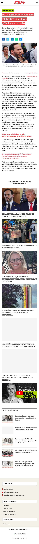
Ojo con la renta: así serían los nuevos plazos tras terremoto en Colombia (17, 378)
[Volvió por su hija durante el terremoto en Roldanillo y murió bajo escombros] (19, 262)
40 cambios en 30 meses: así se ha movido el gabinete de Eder (26, 451)
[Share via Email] (21, 39)
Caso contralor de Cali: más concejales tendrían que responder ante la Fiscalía (26, 441)
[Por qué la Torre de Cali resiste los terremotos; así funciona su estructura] (19, 296)
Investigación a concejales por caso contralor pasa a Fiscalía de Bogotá (25, 418)
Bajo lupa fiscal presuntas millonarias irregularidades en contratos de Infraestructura (25, 464)
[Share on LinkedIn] (12, 39)
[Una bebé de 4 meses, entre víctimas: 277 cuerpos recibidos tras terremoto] (19, 329)
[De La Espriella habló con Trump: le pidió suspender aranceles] (19, 199)
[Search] (37, 2)
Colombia (8, 10)
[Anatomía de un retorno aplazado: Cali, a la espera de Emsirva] (7, 430)
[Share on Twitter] (8, 39)
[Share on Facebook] (3, 39)
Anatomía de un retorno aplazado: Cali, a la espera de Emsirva (26, 428)
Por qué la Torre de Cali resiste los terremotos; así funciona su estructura (18, 313)
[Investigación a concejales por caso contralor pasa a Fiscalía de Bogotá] (7, 419)
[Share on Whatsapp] (16, 39)
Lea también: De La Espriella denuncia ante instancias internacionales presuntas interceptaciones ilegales (16, 156)
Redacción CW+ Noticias (12, 73)
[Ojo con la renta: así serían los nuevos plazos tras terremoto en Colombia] (19, 361)
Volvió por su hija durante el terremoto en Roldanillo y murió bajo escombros (19, 279)
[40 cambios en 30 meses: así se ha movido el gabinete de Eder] (7, 453)
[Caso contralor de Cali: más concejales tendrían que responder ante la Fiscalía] (7, 442)
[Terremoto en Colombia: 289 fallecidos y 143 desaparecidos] (19, 231)
